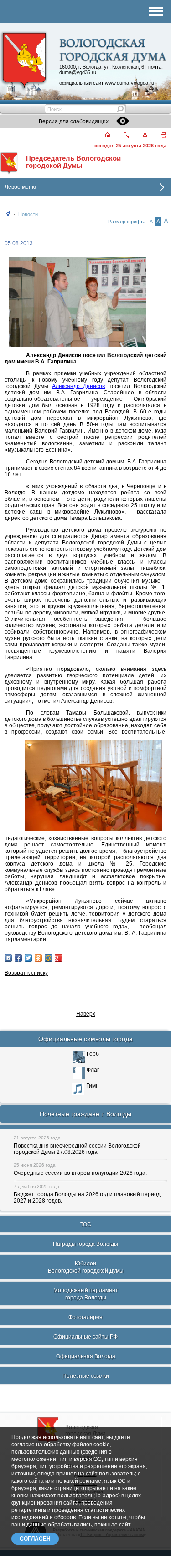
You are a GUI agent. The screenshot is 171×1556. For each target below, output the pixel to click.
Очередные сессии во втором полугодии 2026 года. (80, 1173)
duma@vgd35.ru (77, 72)
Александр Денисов (78, 386)
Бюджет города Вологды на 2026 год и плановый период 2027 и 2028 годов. (87, 1197)
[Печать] (158, 135)
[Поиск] (121, 135)
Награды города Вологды (85, 1244)
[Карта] (139, 135)
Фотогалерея (85, 1317)
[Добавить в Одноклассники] (38, 958)
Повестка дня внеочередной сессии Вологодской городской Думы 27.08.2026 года (77, 1149)
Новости (28, 214)
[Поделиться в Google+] (58, 958)
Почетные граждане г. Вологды (85, 1114)
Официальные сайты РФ (85, 1337)
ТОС (85, 1224)
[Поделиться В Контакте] (8, 958)
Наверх (85, 1014)
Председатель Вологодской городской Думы (73, 162)
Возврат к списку (26, 973)
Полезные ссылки (85, 1376)
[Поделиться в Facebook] (18, 958)
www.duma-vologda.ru (129, 83)
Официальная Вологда (85, 1356)
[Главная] (102, 135)
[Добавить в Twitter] (28, 958)
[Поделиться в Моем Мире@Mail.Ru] (48, 958)
